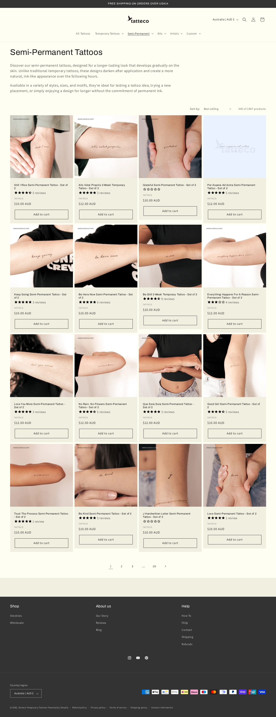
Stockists (16, 615)
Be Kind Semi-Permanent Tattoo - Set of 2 (105, 513)
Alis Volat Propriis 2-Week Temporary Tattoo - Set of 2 (102, 186)
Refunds (187, 644)
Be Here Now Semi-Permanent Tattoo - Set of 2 (106, 296)
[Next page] (165, 566)
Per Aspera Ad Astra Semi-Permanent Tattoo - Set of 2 (231, 186)
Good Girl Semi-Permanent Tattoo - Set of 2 (233, 406)
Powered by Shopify (58, 707)
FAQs (185, 622)
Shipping (187, 637)
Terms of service (118, 707)
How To (186, 615)
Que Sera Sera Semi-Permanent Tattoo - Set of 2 (168, 406)
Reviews (101, 622)
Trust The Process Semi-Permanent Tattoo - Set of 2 (41, 515)
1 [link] (111, 566)
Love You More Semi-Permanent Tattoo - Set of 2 (39, 406)
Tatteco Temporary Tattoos (32, 707)
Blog (99, 630)
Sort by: (195, 109)
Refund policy (79, 707)
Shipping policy (139, 707)
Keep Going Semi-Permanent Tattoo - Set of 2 (40, 296)
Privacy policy (98, 707)
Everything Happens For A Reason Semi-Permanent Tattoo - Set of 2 (233, 296)
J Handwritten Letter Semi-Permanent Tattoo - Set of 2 (167, 515)
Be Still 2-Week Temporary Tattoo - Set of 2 (170, 294)
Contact (187, 630)
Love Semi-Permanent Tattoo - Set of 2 (231, 513)
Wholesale (17, 622)
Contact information (162, 707)
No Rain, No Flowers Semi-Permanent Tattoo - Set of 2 (103, 406)
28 (154, 566)
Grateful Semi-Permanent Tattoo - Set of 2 (169, 184)
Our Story (102, 615)
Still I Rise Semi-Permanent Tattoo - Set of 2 (41, 186)
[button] (109, 33)
